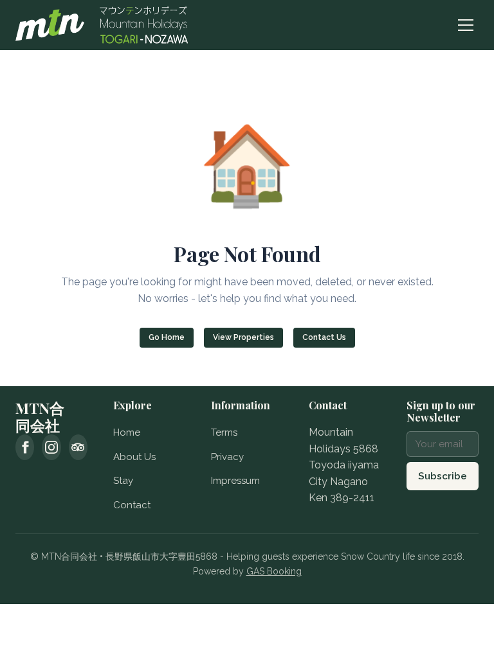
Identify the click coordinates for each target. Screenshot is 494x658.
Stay (123, 480)
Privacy (227, 457)
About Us (134, 457)
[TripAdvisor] (78, 447)
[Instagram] (51, 447)
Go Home (167, 337)
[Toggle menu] (466, 25)
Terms (224, 432)
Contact (132, 505)
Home (126, 432)
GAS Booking (274, 571)
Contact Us (324, 337)
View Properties (243, 337)
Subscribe (442, 476)
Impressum (235, 480)
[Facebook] (24, 447)
